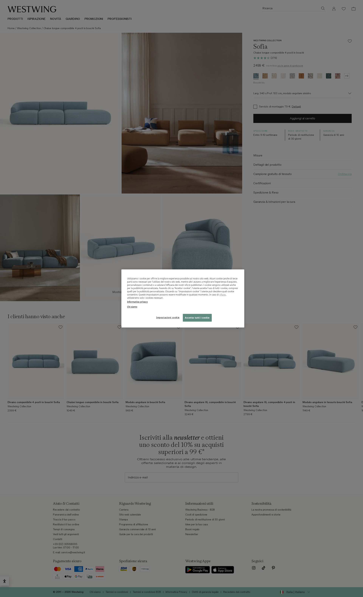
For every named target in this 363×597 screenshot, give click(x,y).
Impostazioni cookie (168, 317)
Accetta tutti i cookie (197, 317)
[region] (182, 298)
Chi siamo (132, 306)
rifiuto (222, 294)
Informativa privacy (137, 302)
